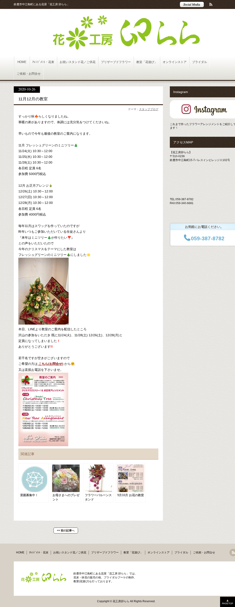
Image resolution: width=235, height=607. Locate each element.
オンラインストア (175, 62)
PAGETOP (227, 603)
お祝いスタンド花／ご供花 (77, 62)
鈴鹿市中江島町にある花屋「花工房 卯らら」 (42, 4)
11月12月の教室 (33, 99)
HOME (21, 62)
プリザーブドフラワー (116, 62)
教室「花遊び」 (146, 62)
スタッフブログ (148, 109)
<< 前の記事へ (66, 530)
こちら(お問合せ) (50, 364)
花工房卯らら (121, 601)
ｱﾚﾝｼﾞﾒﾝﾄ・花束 (43, 62)
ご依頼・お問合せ (29, 73)
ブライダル (199, 62)
